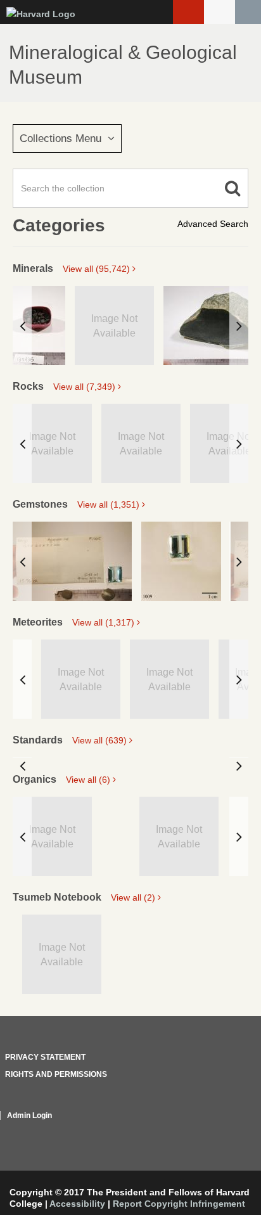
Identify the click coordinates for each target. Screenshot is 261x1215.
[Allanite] (39, 325)
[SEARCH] (248, 12)
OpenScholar (224, 1130)
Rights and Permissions (56, 1074)
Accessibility (77, 1204)
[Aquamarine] (72, 561)
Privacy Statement (45, 1057)
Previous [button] (22, 325)
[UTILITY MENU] (219, 12)
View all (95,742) (97, 269)
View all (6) (89, 780)
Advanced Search (212, 224)
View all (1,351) (109, 504)
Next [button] (238, 325)
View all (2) (134, 897)
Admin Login (29, 1115)
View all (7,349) (85, 387)
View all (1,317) (104, 622)
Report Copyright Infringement (179, 1204)
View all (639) (100, 740)
